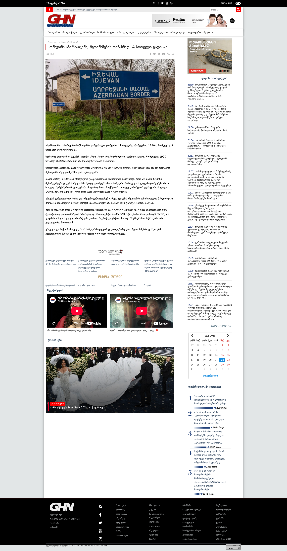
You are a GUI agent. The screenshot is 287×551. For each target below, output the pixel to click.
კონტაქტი (54, 527)
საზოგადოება (125, 32)
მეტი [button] (206, 32)
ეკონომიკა (87, 32)
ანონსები (187, 505)
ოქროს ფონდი (190, 539)
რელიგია (153, 530)
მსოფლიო (161, 32)
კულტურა (144, 32)
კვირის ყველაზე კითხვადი (204, 386)
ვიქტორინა (221, 514)
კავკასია (153, 509)
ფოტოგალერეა (190, 518)
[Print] (173, 54)
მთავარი (54, 32)
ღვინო (219, 522)
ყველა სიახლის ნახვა (221, 326)
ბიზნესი (119, 531)
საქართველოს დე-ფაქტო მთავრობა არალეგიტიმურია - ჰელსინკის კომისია (93, 10)
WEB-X (97, 545)
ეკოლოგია (154, 526)
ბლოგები (194, 32)
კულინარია (221, 527)
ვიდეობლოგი (189, 514)
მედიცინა (153, 535)
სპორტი (153, 539)
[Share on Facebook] (150, 54)
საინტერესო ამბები (192, 530)
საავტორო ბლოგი (192, 509)
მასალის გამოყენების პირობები (65, 519)
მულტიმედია (55, 290)
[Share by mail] (163, 54)
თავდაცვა (154, 522)
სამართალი (105, 32)
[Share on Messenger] (154, 54)
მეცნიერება (221, 505)
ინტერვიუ (120, 518)
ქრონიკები (55, 340)
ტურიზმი (220, 518)
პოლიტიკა (69, 32)
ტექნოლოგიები (223, 509)
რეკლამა (54, 523)
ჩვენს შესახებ (56, 514)
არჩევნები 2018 (223, 539)
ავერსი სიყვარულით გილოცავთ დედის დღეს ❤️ (134, 330)
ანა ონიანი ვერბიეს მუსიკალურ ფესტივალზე (69, 330)
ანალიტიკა (178, 32)
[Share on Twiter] (159, 54)
